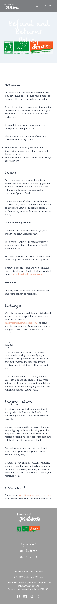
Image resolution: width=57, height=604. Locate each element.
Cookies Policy (37, 571)
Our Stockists (28, 557)
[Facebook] (18, 596)
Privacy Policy (21, 571)
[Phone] (38, 596)
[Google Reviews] (31, 596)
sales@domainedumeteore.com (26, 274)
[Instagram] (25, 596)
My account (28, 544)
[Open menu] (37, 6)
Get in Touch (28, 551)
